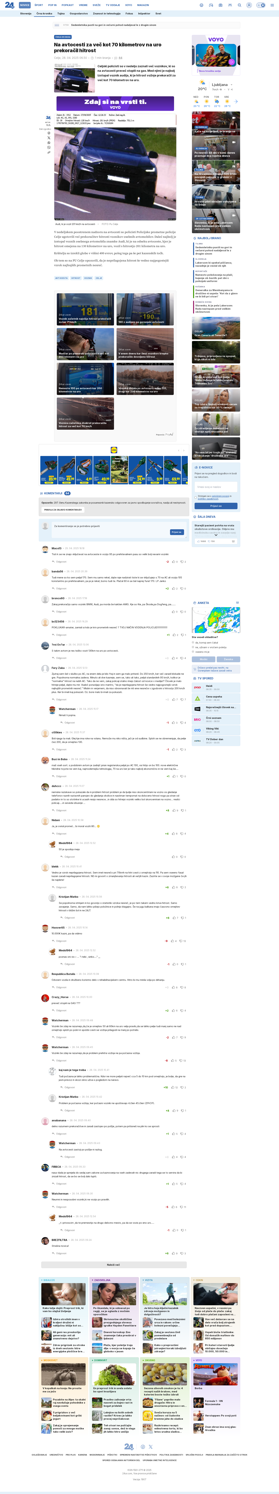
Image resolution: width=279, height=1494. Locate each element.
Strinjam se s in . (215, 497)
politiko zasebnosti (208, 498)
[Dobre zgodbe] (201, 5)
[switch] (260, 5)
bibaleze (49, 1280)
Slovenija (25, 13)
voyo (199, 1360)
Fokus (129, 13)
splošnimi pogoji (220, 496)
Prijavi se (176, 532)
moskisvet (51, 1360)
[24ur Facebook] (143, 1446)
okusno (150, 1360)
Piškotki (112, 1455)
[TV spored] (220, 5)
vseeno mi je (202, 651)
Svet (158, 13)
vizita (149, 1280)
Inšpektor (144, 13)
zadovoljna (102, 1280)
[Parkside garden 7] (119, 470)
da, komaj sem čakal (206, 642)
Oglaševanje (39, 1455)
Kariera (82, 1455)
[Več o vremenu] (236, 101)
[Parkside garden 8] (137, 470)
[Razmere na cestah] (230, 5)
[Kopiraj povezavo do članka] (48, 152)
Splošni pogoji (194, 1455)
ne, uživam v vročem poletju (211, 647)
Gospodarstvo (79, 13)
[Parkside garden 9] (154, 470)
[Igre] (211, 5)
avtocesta (61, 278)
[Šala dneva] (233, 541)
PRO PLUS (71, 1455)
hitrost (75, 278)
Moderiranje (97, 1455)
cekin (199, 1280)
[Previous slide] (178, 450)
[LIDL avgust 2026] (114, 450)
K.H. (48, 125)
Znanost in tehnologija (106, 13)
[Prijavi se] (249, 5)
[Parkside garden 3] (48, 470)
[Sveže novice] (57, 25)
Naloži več (113, 1264)
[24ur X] (151, 1446)
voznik (88, 278)
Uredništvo (56, 1455)
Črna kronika (44, 13)
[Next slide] (183, 450)
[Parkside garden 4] (66, 470)
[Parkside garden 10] (172, 470)
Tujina (61, 13)
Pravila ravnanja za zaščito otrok (226, 1455)
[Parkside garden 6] (101, 470)
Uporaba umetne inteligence (160, 1460)
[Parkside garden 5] (84, 470)
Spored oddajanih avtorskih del (121, 1460)
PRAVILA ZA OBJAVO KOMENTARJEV (63, 510)
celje (99, 278)
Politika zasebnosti (171, 1455)
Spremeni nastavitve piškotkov (138, 1455)
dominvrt (100, 1360)
